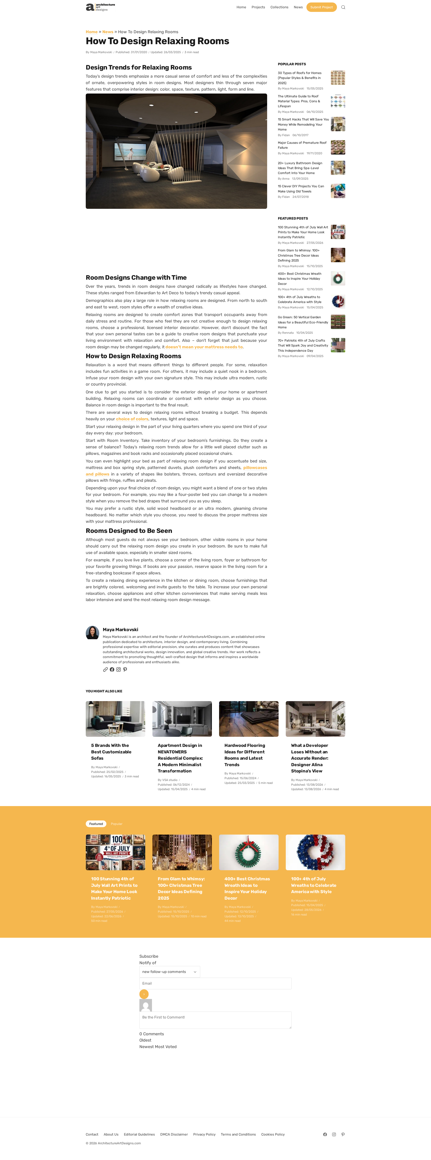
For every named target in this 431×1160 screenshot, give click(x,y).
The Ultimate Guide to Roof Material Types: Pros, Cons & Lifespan (299, 101)
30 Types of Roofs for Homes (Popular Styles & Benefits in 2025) (299, 78)
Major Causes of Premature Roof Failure (302, 145)
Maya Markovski (101, 52)
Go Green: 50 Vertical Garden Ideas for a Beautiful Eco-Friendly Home (303, 322)
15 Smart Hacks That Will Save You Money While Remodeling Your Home (303, 124)
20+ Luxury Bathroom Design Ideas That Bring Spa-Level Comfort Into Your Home (300, 168)
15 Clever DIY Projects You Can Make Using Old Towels (301, 188)
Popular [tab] (116, 824)
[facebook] (112, 670)
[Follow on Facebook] (325, 1134)
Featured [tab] (96, 824)
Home (92, 31)
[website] (105, 670)
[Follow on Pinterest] (125, 670)
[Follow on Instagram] (118, 670)
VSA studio (170, 780)
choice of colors (132, 418)
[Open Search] (343, 7)
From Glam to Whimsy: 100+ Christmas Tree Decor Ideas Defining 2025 (299, 255)
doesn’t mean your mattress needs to (204, 347)
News (107, 31)
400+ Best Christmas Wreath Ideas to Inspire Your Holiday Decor (299, 279)
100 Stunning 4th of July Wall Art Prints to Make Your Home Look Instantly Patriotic (303, 232)
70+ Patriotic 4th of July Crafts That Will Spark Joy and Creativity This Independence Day (303, 345)
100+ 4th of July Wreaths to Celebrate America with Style (299, 299)
